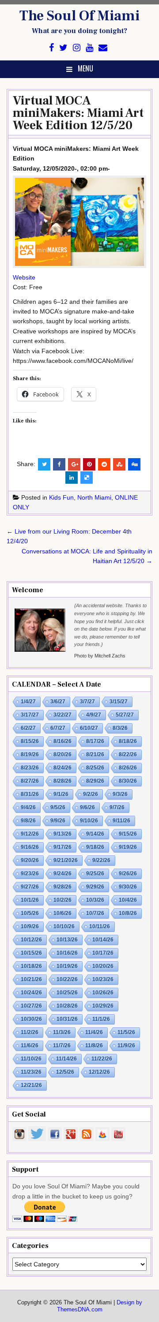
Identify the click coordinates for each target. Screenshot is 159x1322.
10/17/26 (103, 953)
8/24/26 (62, 768)
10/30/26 (31, 1019)
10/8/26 (128, 913)
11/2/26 (29, 1032)
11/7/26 (62, 1045)
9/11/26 (121, 821)
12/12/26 (99, 1072)
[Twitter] (63, 47)
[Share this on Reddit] (104, 464)
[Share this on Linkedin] (71, 477)
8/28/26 (62, 781)
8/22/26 (128, 754)
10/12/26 (31, 940)
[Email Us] (102, 47)
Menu (85, 68)
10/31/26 (67, 1019)
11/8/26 (94, 1045)
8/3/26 (120, 728)
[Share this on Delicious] (86, 477)
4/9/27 (93, 715)
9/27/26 (30, 887)
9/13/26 (62, 834)
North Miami (94, 497)
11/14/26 (66, 1059)
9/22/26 (101, 860)
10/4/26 (128, 900)
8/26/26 (128, 768)
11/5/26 (126, 1032)
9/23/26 (30, 873)
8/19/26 (30, 754)
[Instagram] (76, 47)
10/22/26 (67, 979)
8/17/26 (95, 741)
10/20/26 (103, 966)
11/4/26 (94, 1032)
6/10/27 (89, 728)
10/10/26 (64, 926)
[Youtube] (89, 47)
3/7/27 (87, 701)
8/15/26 (30, 741)
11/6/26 (29, 1045)
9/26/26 (128, 873)
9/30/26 (128, 887)
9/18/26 (95, 847)
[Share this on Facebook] (59, 464)
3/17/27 (30, 715)
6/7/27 (57, 728)
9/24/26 (62, 873)
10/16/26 (67, 953)
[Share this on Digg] (134, 464)
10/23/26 (103, 979)
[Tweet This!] (44, 464)
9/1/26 (60, 794)
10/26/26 (103, 993)
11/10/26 (31, 1059)
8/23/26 (30, 768)
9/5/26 (57, 807)
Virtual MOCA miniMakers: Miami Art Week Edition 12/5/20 (78, 113)
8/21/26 (95, 754)
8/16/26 (62, 741)
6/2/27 (28, 728)
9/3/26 (120, 794)
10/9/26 (30, 926)
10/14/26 (103, 940)
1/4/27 (28, 701)
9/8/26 (28, 821)
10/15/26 (31, 953)
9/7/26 (117, 807)
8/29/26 (95, 781)
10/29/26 (103, 1006)
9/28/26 (62, 887)
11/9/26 (126, 1045)
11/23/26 (31, 1072)
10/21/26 (31, 979)
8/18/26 (128, 741)
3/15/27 (119, 701)
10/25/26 (67, 993)
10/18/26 (31, 966)
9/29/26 (95, 887)
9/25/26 (95, 873)
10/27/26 (31, 1006)
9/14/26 (95, 834)
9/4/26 (28, 807)
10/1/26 (30, 900)
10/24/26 (31, 993)
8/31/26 (30, 794)
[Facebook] (51, 47)
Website (24, 277)
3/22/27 (62, 715)
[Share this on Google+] (74, 464)
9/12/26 (30, 834)
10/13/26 (67, 940)
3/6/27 (57, 701)
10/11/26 (99, 926)
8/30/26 (128, 781)
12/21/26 (31, 1085)
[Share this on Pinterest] (89, 464)
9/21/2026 (65, 860)
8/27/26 (30, 781)
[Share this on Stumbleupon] (119, 464)
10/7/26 (95, 913)
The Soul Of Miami (79, 16)
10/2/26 (62, 900)
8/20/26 (62, 754)
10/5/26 (30, 913)
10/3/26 (95, 900)
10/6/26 (62, 913)
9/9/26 (57, 821)
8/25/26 (95, 768)
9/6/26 (87, 807)
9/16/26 (30, 847)
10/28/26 (67, 1006)
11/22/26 (101, 1059)
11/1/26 (101, 1019)
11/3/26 (62, 1032)
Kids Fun (61, 497)
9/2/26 (90, 794)
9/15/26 (128, 834)
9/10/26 (89, 821)
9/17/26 (62, 847)
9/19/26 (128, 847)
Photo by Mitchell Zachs (99, 655)
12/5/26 (65, 1072)
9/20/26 (30, 860)
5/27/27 (125, 715)
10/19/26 (67, 966)
